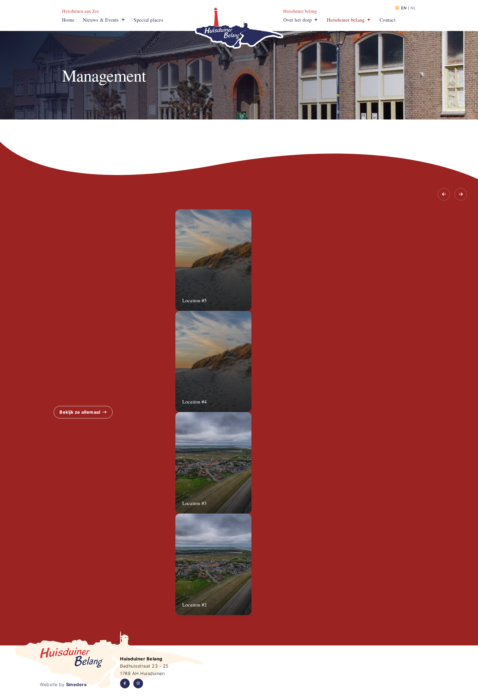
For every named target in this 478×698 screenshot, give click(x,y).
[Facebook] (125, 683)
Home (68, 19)
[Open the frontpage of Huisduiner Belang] (239, 28)
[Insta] (138, 683)
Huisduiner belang (346, 19)
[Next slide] (460, 194)
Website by (63, 684)
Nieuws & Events (101, 19)
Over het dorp (297, 19)
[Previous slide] (444, 194)
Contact (388, 19)
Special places (148, 19)
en (403, 8)
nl (413, 8)
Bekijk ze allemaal (79, 412)
